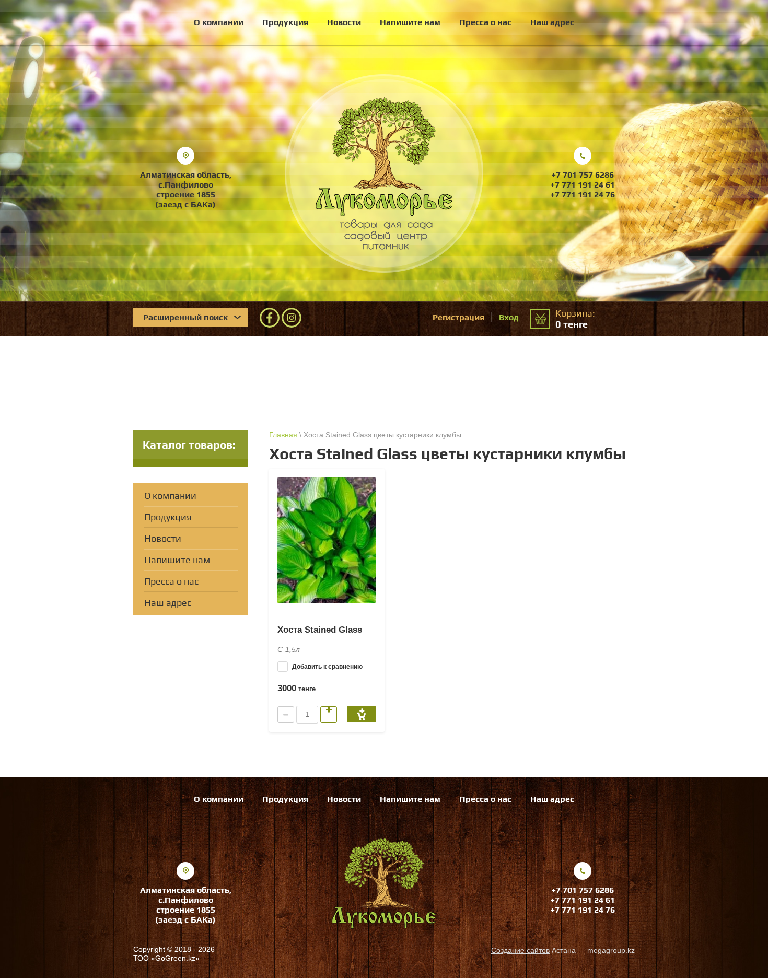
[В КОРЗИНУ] (361, 714)
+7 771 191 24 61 (582, 185)
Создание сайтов (520, 950)
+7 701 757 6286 (582, 175)
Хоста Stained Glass (319, 630)
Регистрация (458, 317)
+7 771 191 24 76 (582, 195)
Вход (509, 317)
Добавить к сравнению (326, 666)
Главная (283, 434)
